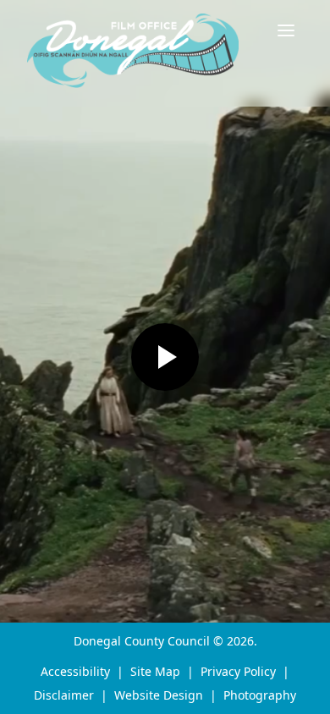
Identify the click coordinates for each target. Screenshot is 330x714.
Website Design (158, 695)
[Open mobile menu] (286, 30)
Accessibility (75, 671)
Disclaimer (64, 695)
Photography (259, 695)
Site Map (155, 671)
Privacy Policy (238, 671)
